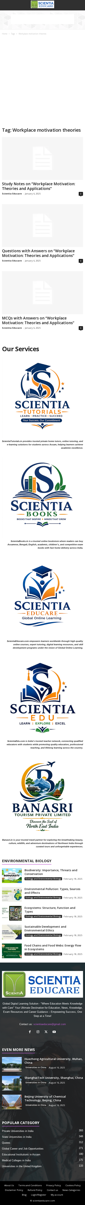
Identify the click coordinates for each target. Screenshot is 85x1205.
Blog (24, 1194)
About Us (9, 1185)
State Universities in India (16, 1136)
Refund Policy (35, 1190)
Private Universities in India (17, 1131)
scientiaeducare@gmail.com (49, 1024)
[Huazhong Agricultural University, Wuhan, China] (12, 1064)
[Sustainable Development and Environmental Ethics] (12, 932)
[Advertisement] (42, 83)
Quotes (6, 1142)
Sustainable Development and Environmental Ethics (45, 928)
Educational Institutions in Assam (21, 1154)
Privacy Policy (53, 1185)
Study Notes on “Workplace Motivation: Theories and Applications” (38, 186)
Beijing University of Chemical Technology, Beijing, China (45, 1098)
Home (4, 33)
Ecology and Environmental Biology (43, 878)
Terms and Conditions (30, 1185)
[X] (47, 1032)
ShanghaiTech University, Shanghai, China (54, 1078)
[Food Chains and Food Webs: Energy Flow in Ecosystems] (12, 951)
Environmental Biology (26, 861)
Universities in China (36, 1067)
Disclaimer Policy (14, 1190)
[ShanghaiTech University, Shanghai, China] (12, 1083)
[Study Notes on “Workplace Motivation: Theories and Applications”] (42, 158)
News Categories (71, 1190)
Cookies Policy (73, 1185)
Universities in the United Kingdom (22, 1166)
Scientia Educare (12, 193)
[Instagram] (39, 1032)
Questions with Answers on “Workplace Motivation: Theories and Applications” (38, 253)
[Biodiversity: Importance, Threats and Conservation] (12, 875)
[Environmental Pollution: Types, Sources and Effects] (12, 894)
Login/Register (38, 1194)
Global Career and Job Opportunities (22, 1148)
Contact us (52, 1190)
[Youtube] (54, 1032)
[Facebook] (31, 1032)
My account (57, 1194)
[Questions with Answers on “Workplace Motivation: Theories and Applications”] (42, 225)
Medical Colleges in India (16, 1160)
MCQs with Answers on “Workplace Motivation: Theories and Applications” (38, 320)
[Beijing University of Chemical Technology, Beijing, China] (12, 1102)
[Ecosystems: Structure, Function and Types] (12, 913)
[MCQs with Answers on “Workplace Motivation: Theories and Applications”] (42, 292)
